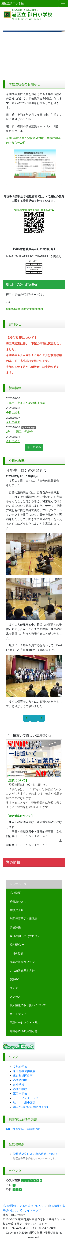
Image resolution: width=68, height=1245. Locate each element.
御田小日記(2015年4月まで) (30, 1106)
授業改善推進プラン (22, 961)
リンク (14, 987)
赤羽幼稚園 (20, 1080)
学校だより (17, 910)
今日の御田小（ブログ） (25, 936)
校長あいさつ (18, 901)
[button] (7, 54)
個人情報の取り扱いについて (28, 1005)
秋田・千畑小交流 (24, 1102)
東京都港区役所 (23, 1075)
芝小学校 (18, 1084)
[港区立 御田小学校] (34, 14)
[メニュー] (63, 3)
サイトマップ (18, 1013)
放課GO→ (16, 979)
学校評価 (15, 927)
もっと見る (34, 447)
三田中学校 (20, 1093)
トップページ (18, 884)
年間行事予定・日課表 (23, 918)
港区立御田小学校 (12, 3)
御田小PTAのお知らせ (23, 1031)
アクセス (15, 996)
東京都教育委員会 (24, 1071)
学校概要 (15, 892)
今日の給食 (17, 953)
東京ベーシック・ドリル (25, 1022)
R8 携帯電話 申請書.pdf (22, 1129)
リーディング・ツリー (27, 1098)
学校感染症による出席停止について (35, 1153)
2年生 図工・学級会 (19, 431)
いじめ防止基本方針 (22, 970)
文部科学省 (20, 1066)
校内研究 (15, 944)
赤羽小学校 (20, 1089)
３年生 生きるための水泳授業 (25, 402)
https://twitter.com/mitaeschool (24, 308)
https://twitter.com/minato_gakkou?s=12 (34, 209)
